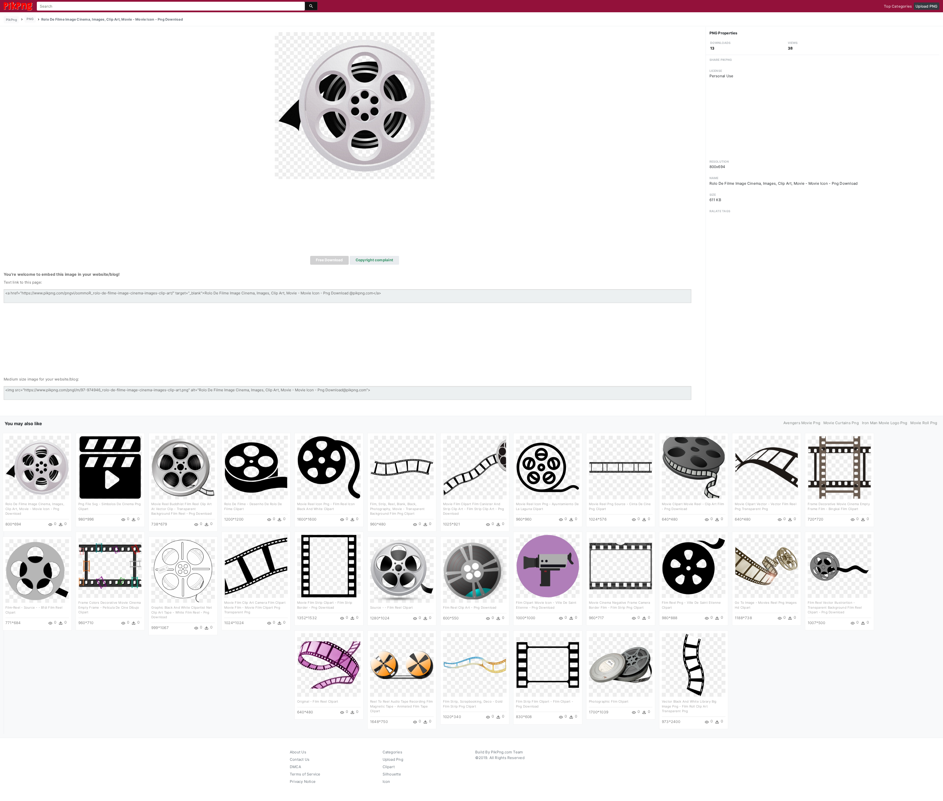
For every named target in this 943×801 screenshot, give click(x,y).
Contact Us (299, 759)
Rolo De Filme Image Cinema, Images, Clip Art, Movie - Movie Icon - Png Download (34, 508)
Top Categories (898, 6)
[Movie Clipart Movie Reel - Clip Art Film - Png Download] (693, 467)
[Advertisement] (354, 219)
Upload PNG (926, 6)
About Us (298, 752)
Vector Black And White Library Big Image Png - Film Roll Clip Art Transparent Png (689, 706)
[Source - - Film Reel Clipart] (402, 570)
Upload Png (393, 759)
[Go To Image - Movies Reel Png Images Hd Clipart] (766, 566)
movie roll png (923, 422)
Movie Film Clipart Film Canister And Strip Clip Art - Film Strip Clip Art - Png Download (473, 508)
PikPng (11, 20)
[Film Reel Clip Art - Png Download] (475, 570)
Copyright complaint (374, 260)
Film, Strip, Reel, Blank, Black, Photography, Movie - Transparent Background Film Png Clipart (397, 508)
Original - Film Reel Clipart (317, 701)
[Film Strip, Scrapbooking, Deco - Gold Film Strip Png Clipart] (475, 664)
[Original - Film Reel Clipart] (329, 664)
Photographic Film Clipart (609, 701)
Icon (386, 781)
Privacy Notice (303, 781)
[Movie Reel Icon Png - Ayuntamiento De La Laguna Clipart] (548, 467)
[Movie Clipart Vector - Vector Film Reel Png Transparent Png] (766, 467)
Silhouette (392, 774)
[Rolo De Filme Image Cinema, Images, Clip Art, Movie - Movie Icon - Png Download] (354, 105)
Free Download (329, 260)
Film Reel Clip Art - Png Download (469, 607)
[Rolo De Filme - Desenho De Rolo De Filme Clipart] (256, 467)
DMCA (295, 766)
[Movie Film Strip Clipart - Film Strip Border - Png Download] (329, 566)
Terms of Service (305, 774)
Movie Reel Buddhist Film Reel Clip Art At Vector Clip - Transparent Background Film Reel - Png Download (181, 508)
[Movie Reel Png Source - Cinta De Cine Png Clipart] (620, 467)
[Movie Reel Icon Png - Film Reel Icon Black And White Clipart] (329, 467)
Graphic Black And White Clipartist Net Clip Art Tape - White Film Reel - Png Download (181, 612)
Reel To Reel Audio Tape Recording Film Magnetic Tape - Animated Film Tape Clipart (401, 706)
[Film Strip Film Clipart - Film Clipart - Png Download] (548, 664)
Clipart (389, 766)
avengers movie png (801, 422)
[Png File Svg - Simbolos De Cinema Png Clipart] (110, 467)
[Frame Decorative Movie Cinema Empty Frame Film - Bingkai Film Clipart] (839, 467)
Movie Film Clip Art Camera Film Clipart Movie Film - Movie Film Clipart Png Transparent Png (255, 607)
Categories (392, 752)
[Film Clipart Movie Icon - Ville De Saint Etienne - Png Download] (548, 566)
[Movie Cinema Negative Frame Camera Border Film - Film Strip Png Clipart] (620, 566)
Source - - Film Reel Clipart (391, 607)
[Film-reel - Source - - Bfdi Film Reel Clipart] (37, 570)
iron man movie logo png (884, 422)
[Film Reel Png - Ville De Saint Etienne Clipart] (693, 566)
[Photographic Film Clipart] (620, 664)
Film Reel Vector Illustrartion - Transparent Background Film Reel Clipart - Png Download (835, 607)
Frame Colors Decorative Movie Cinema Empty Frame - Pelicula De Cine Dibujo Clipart (109, 607)
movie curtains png (841, 422)
